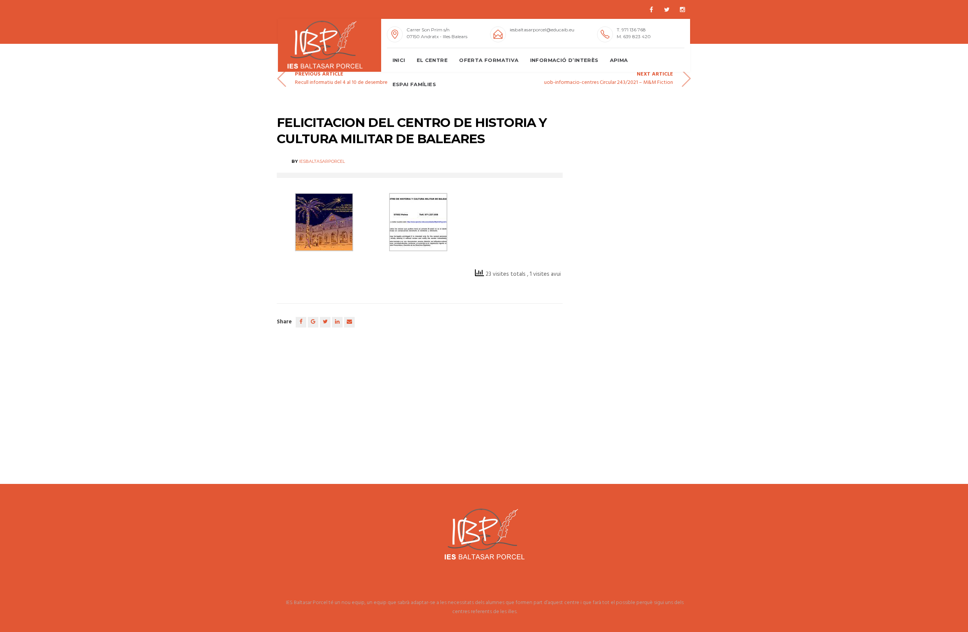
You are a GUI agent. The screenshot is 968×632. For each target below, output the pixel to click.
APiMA (619, 60)
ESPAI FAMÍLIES (414, 84)
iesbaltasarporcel (322, 161)
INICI (398, 60)
